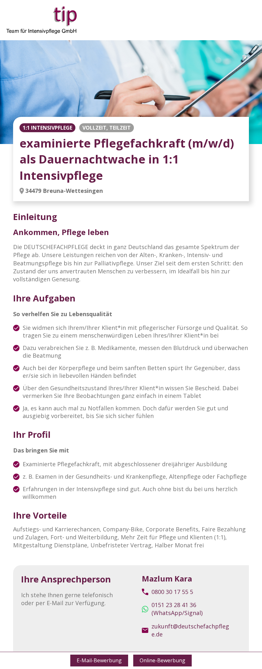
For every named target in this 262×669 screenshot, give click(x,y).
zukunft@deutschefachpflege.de (190, 630)
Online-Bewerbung (162, 660)
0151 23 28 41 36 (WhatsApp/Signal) (177, 609)
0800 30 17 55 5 (172, 592)
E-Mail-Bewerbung (99, 660)
